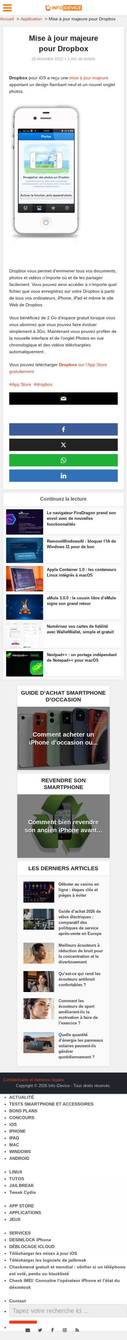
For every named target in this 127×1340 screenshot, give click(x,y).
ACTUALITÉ (21, 1097)
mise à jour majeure (88, 77)
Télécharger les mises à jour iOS (43, 1253)
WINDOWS (20, 1151)
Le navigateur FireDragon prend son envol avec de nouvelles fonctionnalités (81, 518)
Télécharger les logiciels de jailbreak (47, 1260)
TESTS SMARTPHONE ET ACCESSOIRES (51, 1104)
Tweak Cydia (22, 1192)
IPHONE (17, 1131)
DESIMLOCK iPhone (30, 1239)
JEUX (14, 1219)
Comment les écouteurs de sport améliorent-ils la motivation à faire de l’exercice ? (78, 1012)
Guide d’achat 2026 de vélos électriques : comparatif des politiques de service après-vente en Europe (80, 922)
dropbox (44, 384)
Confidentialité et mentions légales (33, 1079)
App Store (21, 384)
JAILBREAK (21, 1185)
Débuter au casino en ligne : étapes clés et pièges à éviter (79, 890)
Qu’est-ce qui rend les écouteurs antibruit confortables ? (79, 979)
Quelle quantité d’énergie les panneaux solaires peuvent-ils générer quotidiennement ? (81, 1045)
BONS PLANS (23, 1110)
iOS (13, 1124)
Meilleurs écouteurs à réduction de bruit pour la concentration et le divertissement (81, 953)
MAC (14, 1144)
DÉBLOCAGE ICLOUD (32, 1246)
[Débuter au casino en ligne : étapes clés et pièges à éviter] (41, 892)
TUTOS (16, 1178)
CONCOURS (21, 1117)
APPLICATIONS (25, 1212)
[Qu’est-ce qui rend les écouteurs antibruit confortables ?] (41, 981)
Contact (17, 1300)
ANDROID (19, 1158)
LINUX (15, 1171)
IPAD (14, 1137)
